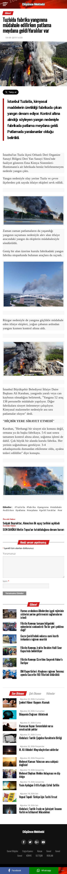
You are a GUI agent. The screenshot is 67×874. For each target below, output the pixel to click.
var (60, 510)
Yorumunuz (9, 553)
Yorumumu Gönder (14, 593)
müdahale (57, 507)
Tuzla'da (20, 507)
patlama (21, 510)
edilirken (9, 510)
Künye (39, 851)
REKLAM (50, 855)
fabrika (32, 507)
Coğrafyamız (27, 851)
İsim (6, 581)
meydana (32, 510)
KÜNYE (29, 855)
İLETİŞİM (39, 855)
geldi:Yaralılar (48, 510)
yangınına (43, 507)
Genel (48, 851)
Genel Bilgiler (12, 851)
